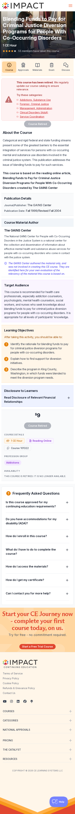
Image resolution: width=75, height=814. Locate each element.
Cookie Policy (11, 683)
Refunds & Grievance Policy (19, 688)
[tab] (9, 67)
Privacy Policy (11, 678)
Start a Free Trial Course (37, 646)
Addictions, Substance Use (35, 99)
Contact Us (9, 693)
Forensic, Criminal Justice (34, 104)
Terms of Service (13, 673)
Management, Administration (36, 108)
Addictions (12, 462)
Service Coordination (32, 116)
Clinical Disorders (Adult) (34, 112)
